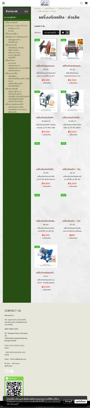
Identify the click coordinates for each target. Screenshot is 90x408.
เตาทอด (11, 31)
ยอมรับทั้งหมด (81, 401)
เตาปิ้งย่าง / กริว (14, 28)
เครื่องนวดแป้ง (13, 50)
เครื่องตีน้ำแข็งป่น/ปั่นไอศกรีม (18, 96)
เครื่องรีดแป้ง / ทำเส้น (16, 48)
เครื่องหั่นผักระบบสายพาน (17, 109)
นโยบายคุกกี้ (14, 404)
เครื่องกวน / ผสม (14, 53)
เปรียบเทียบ (47, 83)
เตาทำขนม (12, 63)
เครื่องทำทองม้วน (14, 70)
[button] (80, 3)
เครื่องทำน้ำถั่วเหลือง (15, 101)
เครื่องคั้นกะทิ (13, 42)
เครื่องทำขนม (10, 60)
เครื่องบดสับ (12, 112)
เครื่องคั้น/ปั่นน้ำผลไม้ (15, 99)
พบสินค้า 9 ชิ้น (39, 26)
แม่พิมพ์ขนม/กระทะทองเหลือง (18, 68)
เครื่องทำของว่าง (14, 66)
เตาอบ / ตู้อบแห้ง (14, 55)
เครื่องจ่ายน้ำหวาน (14, 92)
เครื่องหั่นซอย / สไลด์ (15, 107)
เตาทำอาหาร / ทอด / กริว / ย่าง (16, 26)
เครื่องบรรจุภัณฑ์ (11, 22)
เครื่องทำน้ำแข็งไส (14, 94)
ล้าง (26, 11)
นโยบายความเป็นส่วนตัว (52, 401)
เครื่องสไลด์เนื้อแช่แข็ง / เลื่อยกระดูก (18, 80)
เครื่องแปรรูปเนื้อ (11, 73)
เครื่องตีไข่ (11, 57)
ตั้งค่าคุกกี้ (68, 401)
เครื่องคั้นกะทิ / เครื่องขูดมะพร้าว (17, 37)
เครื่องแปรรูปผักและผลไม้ (14, 104)
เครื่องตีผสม (12, 76)
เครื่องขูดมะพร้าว (14, 40)
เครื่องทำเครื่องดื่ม (11, 89)
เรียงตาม (38, 32)
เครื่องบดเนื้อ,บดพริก (15, 83)
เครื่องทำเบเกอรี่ (11, 45)
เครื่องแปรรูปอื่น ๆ (11, 34)
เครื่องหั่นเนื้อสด (13, 86)
